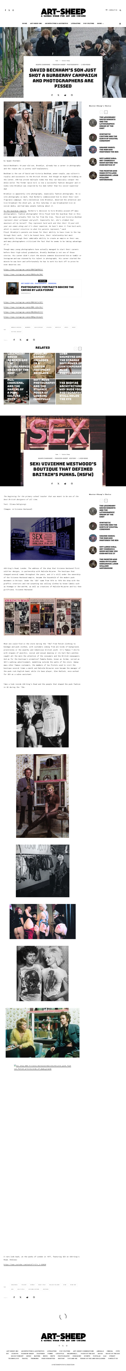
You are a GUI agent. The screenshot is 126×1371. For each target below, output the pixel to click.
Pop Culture (88, 23)
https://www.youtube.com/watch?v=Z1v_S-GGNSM (25, 1264)
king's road (42, 1284)
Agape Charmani (43, 65)
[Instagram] (13, 10)
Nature (37, 1356)
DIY (7, 1354)
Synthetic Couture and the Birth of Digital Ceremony (108, 137)
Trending (52, 283)
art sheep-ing (36, 23)
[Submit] (65, 95)
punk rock (73, 1284)
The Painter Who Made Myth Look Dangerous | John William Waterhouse (108, 175)
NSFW (52, 1356)
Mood (100, 1354)
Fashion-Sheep (59, 65)
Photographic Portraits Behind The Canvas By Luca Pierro (47, 289)
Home (24, 23)
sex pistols (21, 1289)
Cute (118, 1351)
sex (13, 1289)
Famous (15, 1354)
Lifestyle (60, 1354)
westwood (46, 1289)
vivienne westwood (34, 1289)
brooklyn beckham (16, 327)
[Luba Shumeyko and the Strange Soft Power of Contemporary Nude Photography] (68, 365)
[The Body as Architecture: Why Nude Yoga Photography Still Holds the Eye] (68, 392)
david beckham (39, 327)
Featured (41, 1354)
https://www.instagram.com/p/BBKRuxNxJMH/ (23, 274)
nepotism (58, 327)
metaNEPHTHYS (59, 1365)
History (72, 458)
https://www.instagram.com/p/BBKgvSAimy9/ (23, 317)
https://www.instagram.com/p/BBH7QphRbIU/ (23, 269)
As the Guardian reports (15, 211)
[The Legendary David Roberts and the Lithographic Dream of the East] (16, 365)
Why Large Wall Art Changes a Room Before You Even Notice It (108, 161)
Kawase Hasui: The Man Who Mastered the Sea (108, 149)
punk (65, 1284)
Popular (96, 1356)
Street (112, 1356)
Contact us (113, 1359)
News (45, 1356)
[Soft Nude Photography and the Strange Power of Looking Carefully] (42, 392)
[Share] (52, 95)
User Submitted (48, 1359)
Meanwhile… (72, 1354)
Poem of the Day (88, 1354)
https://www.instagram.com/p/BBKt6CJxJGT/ (23, 302)
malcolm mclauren (54, 1284)
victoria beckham (16, 331)
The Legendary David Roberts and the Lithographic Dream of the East (107, 122)
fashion (49, 327)
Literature (75, 23)
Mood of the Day (113, 1354)
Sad (104, 1356)
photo (66, 327)
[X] (9, 10)
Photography (73, 65)
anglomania (15, 1284)
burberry (28, 327)
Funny (50, 1354)
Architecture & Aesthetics (56, 23)
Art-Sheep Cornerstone (83, 1351)
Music (28, 1356)
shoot (74, 327)
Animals (100, 1351)
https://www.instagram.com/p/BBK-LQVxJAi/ (23, 307)
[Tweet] (58, 95)
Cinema (110, 1351)
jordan (32, 1284)
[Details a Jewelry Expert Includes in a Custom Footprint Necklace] (42, 365)
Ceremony (76, 1356)
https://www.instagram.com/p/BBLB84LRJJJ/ (23, 312)
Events (87, 1356)
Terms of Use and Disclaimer (92, 1359)
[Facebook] (5, 10)
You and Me (72, 1359)
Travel (25, 1359)
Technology (13, 1359)
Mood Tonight (17, 1356)
